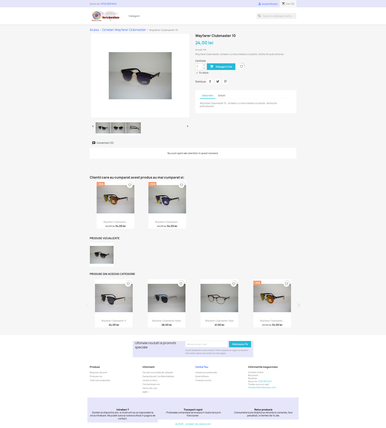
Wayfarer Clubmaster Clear (219, 320)
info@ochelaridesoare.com (262, 387)
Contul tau (201, 367)
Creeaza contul (203, 380)
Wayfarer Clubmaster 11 (113, 320)
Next (298, 305)
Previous (88, 305)
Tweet (218, 81)
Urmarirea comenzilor (206, 372)
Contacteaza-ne (151, 384)
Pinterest (225, 81)
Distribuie (210, 81)
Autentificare (202, 376)
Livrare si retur (149, 380)
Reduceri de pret (98, 372)
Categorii (134, 16)
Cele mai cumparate (100, 380)
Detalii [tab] (221, 95)
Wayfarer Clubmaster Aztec (166, 320)
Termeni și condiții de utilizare (157, 372)
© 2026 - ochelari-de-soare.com (193, 424)
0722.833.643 (108, 3)
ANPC (145, 392)
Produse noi (96, 376)
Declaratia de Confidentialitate (158, 376)
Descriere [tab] (207, 95)
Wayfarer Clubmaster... (115, 221)
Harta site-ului (149, 388)
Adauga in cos (221, 66)
